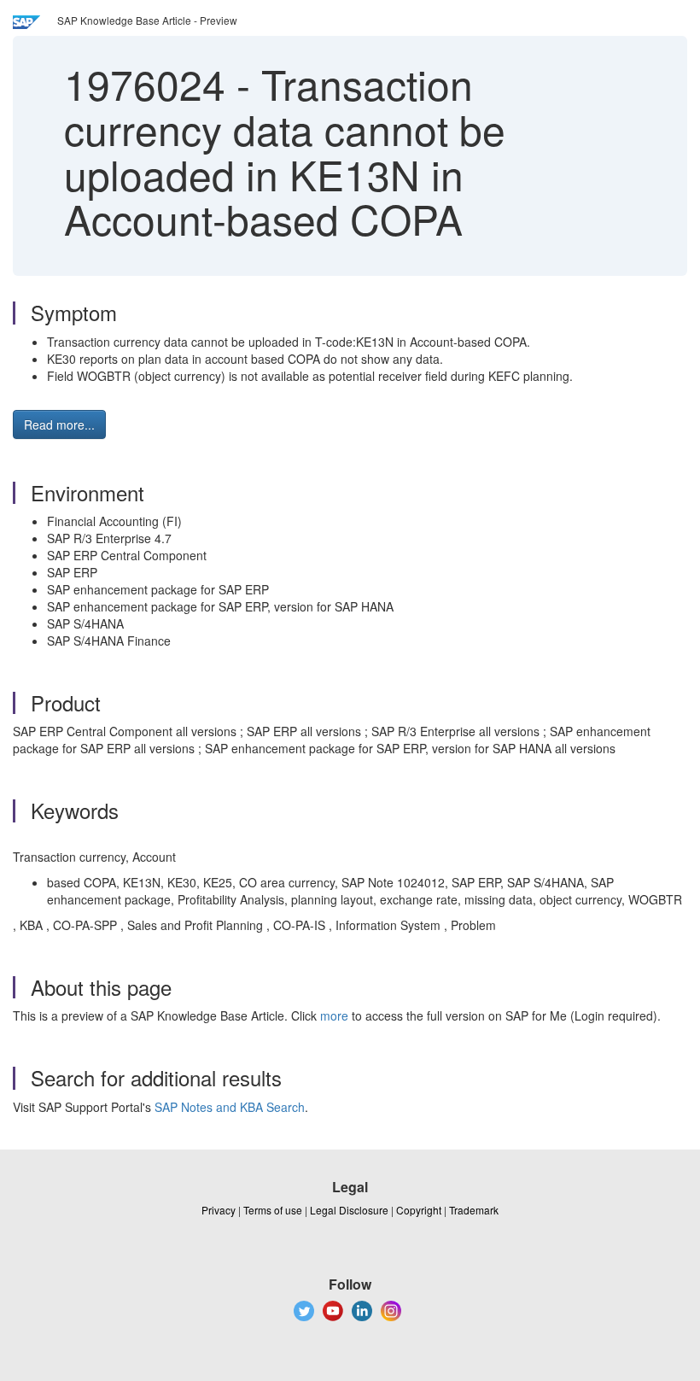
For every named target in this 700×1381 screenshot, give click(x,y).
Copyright (418, 1210)
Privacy (218, 1210)
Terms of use (272, 1210)
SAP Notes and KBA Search (230, 1106)
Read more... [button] (59, 424)
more (334, 1015)
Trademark (474, 1210)
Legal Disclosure (349, 1210)
